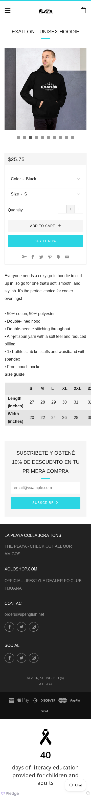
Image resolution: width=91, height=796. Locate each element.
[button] (18, 137)
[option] (45, 89)
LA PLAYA (45, 684)
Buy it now (45, 241)
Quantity (15, 210)
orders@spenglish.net (24, 614)
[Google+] (24, 257)
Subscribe (43, 503)
